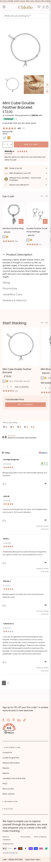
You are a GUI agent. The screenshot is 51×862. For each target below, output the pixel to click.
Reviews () (7, 132)
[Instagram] (8, 720)
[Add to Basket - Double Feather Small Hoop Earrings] (45, 221)
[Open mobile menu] (4, 7)
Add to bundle (22, 387)
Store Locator (8, 788)
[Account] (43, 7)
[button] (25, 729)
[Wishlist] (39, 7)
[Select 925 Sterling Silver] (4, 236)
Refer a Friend (8, 794)
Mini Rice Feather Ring (13, 228)
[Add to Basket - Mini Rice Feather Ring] (21, 221)
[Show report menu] (45, 484)
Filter (7, 453)
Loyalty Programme (11, 757)
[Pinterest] (13, 720)
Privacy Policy (25, 837)
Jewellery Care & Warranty (14, 778)
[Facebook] (3, 720)
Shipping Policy (8, 844)
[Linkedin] (19, 720)
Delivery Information (11, 763)
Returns (6, 773)
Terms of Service (40, 837)
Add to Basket (25, 404)
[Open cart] (47, 7)
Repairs (6, 768)
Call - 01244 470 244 (13, 859)
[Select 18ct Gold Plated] (7, 236)
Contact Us (7, 752)
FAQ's (5, 783)
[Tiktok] (24, 720)
